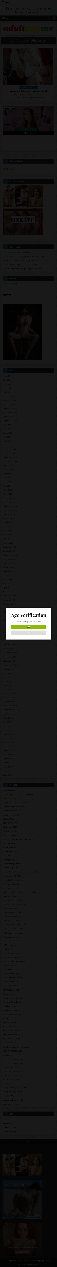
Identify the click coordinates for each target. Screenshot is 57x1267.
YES (28, 627)
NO (28, 633)
